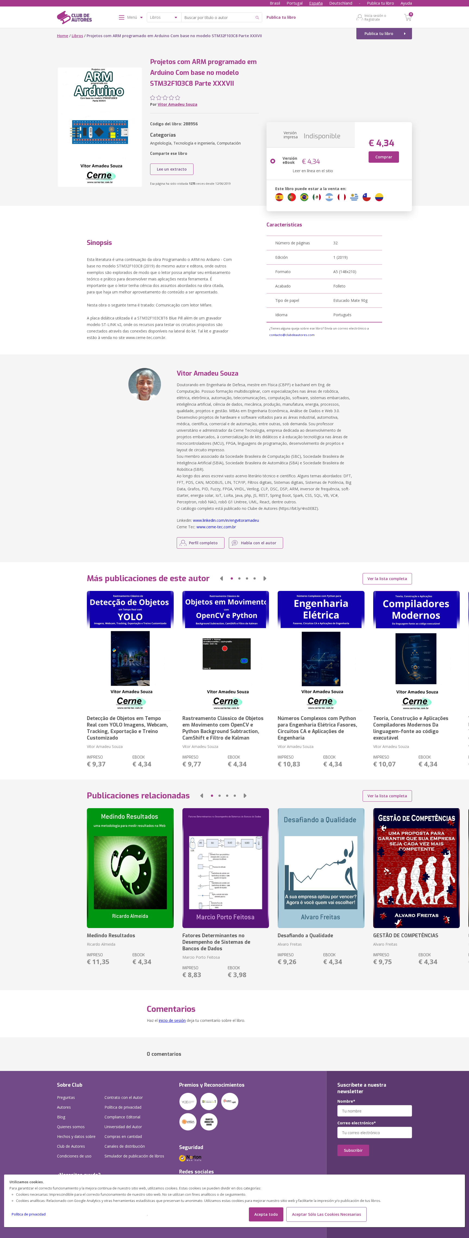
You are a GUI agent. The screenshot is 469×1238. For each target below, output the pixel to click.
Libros (77, 35)
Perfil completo (203, 542)
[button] (221, 578)
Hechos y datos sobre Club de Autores (76, 1141)
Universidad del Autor (123, 1126)
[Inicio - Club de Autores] (74, 18)
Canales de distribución (124, 1146)
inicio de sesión (172, 1020)
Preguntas (66, 1097)
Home (62, 35)
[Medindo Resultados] (130, 868)
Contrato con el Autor (123, 1097)
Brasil (275, 3)
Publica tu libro (380, 3)
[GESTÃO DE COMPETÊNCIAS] (416, 868)
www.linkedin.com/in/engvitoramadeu (226, 520)
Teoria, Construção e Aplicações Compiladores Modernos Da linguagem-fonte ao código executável (410, 728)
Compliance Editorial (122, 1116)
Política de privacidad (29, 1214)
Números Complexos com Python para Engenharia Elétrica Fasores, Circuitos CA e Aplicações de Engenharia (317, 728)
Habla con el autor (258, 542)
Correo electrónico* (356, 1123)
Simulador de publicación (134, 1156)
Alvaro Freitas (290, 944)
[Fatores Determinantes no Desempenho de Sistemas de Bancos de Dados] (225, 868)
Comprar (383, 156)
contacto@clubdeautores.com (292, 335)
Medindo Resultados (111, 935)
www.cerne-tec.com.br (216, 526)
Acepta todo (266, 1214)
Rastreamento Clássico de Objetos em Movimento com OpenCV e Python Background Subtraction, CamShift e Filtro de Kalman (223, 728)
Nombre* (346, 1101)
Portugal (295, 3)
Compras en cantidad (123, 1136)
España (316, 3)
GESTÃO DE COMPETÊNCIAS (405, 935)
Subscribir (353, 1150)
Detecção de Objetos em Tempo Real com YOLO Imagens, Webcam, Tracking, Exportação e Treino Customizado (127, 728)
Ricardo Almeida (101, 944)
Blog (61, 1116)
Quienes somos (71, 1126)
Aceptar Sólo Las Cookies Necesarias (326, 1214)
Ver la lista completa (387, 578)
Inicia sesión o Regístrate (375, 17)
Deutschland (340, 3)
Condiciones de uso (74, 1156)
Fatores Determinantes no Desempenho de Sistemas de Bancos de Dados (216, 942)
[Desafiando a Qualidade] (321, 868)
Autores (64, 1107)
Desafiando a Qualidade (305, 935)
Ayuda (406, 3)
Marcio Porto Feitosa (201, 957)
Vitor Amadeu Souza (177, 104)
